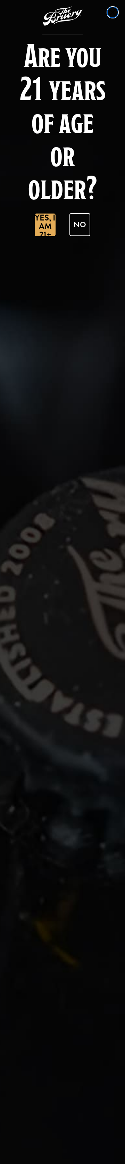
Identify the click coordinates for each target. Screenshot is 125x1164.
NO (80, 224)
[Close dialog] (112, 12)
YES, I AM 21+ (45, 225)
